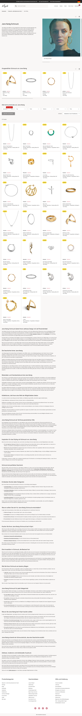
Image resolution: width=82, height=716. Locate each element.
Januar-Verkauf (31, 682)
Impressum (57, 693)
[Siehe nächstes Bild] (79, 16)
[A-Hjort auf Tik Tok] (47, 708)
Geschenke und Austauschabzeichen (62, 688)
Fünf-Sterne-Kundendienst (55, 1)
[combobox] (32, 6)
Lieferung (57, 684)
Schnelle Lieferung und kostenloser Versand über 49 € (26, 1)
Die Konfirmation (32, 686)
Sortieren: (60, 113)
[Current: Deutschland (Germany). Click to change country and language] (79, 1)
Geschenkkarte (58, 686)
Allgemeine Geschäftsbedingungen (62, 699)
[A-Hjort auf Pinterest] (43, 708)
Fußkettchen (4, 691)
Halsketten (4, 690)
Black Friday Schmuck (33, 691)
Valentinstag (31, 684)
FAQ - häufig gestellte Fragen (61, 700)
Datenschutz (57, 697)
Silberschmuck (31, 697)
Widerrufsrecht (58, 695)
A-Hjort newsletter (58, 682)
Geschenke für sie (32, 699)
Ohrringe (3, 684)
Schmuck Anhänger (5, 693)
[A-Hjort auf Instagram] (39, 708)
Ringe (3, 686)
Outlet (3, 697)
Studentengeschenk (32, 690)
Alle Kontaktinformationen (41, 714)
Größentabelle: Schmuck (60, 702)
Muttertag (30, 688)
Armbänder (4, 688)
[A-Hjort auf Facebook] (35, 708)
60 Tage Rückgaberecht (43, 1)
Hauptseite (4, 11)
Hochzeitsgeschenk (32, 700)
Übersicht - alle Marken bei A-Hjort (15, 11)
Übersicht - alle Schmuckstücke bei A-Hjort (10, 682)
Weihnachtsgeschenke (33, 693)
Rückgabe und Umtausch (60, 690)
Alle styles (4, 699)
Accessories (4, 695)
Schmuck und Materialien (60, 691)
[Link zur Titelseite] (5, 6)
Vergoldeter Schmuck (33, 695)
